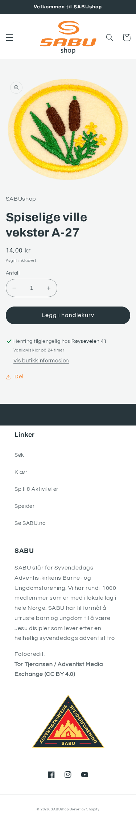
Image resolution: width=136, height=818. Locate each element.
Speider (24, 506)
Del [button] (19, 376)
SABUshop (60, 809)
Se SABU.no (30, 523)
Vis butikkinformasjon (41, 360)
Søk (19, 455)
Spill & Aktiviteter (36, 489)
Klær (21, 472)
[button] (9, 37)
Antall (13, 273)
